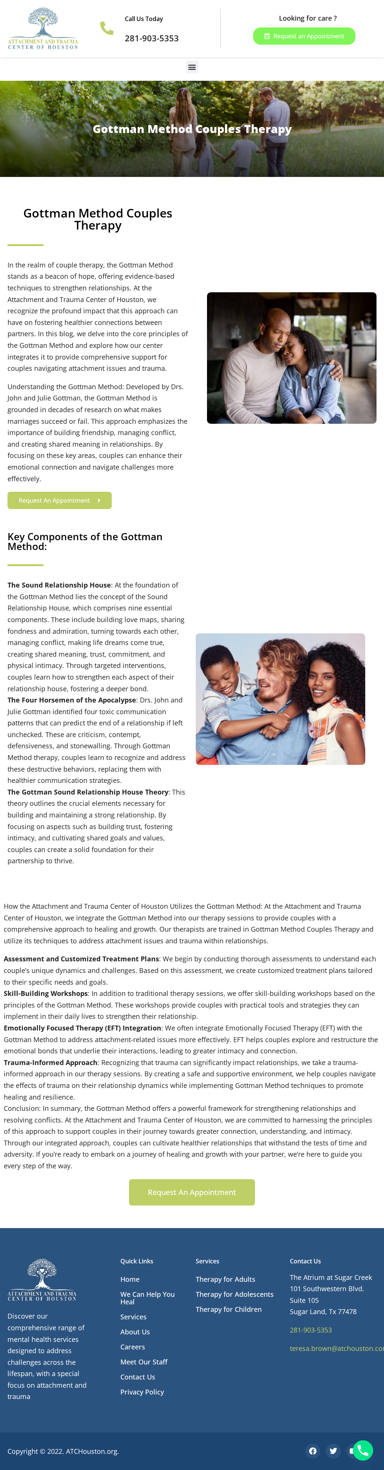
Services (133, 1316)
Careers (132, 1346)
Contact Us (137, 1376)
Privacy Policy (142, 1391)
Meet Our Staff (144, 1361)
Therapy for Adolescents (235, 1294)
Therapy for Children (229, 1309)
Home (130, 1279)
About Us (135, 1331)
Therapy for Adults (225, 1279)
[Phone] (363, 1450)
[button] (192, 67)
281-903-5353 (311, 1329)
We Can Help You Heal (147, 1298)
